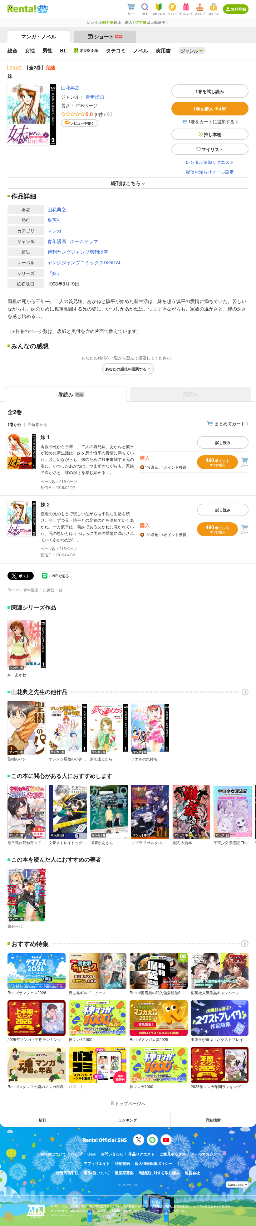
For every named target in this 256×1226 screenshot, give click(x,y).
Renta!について (52, 1154)
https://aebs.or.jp (61, 1215)
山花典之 (70, 87)
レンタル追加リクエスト (210, 162)
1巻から (14, 424)
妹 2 (45, 504)
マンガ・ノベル (38, 36)
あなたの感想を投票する (125, 369)
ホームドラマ (84, 241)
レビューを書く (82, 123)
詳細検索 (213, 1120)
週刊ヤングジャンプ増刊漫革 (77, 251)
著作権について (97, 1172)
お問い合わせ (112, 1154)
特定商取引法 (67, 1172)
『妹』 (54, 273)
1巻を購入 (210, 108)
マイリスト (213, 149)
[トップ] (21, 8)
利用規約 (122, 1163)
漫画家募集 (124, 1172)
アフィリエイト (97, 1163)
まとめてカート (229, 423)
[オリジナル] (86, 50)
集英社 (54, 220)
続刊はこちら (126, 183)
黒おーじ (14, 926)
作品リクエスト (141, 1154)
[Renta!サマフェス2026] (42, 9)
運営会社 (192, 1172)
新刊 (42, 1120)
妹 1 (45, 437)
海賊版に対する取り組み (159, 1172)
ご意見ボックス (173, 1154)
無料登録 (238, 9)
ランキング (127, 1120)
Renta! (13, 589)
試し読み (222, 442)
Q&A (91, 1154)
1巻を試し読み (209, 91)
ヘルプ (76, 1154)
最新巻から (37, 424)
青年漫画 (95, 96)
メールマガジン (204, 1154)
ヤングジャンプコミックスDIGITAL (84, 262)
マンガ (54, 230)
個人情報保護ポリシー (153, 1163)
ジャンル (189, 50)
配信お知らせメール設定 (210, 172)
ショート (108, 36)
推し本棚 (212, 134)
